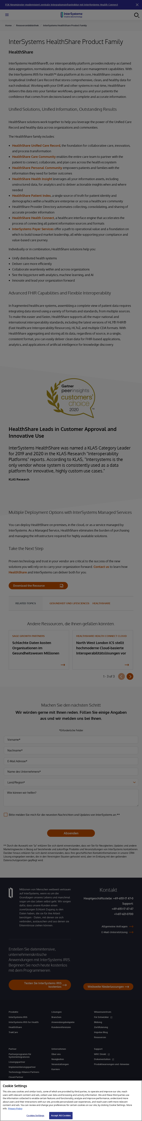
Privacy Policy (15, 1108)
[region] (71, 1100)
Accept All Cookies (61, 1115)
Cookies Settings (35, 1115)
